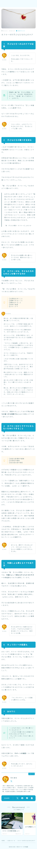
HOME (3, 840)
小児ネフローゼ (21, 30)
